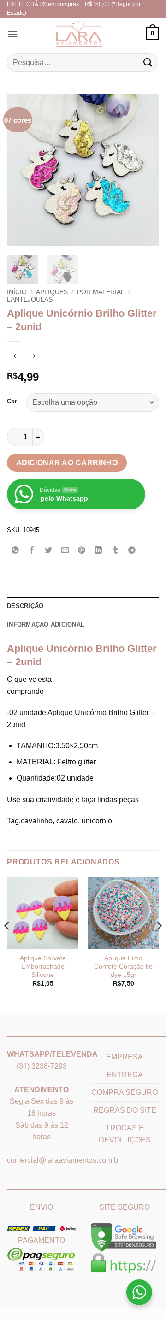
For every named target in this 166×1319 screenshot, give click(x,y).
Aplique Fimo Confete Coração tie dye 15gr (123, 966)
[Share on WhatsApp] (15, 550)
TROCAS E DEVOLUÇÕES (125, 1134)
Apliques (52, 292)
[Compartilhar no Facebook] (32, 550)
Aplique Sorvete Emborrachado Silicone (43, 966)
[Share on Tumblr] (115, 550)
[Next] (144, 169)
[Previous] (21, 169)
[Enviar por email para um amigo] (65, 550)
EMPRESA (124, 1057)
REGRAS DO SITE (124, 1110)
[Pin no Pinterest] (81, 550)
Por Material (101, 292)
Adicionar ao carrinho (67, 463)
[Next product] (15, 356)
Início (17, 292)
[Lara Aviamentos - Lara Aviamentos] (66, 34)
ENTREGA (125, 1075)
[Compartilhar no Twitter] (48, 550)
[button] (12, 34)
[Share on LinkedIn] (98, 550)
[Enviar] (148, 62)
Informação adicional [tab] (45, 624)
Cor (12, 401)
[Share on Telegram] (131, 550)
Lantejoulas (30, 299)
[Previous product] (33, 356)
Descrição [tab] (25, 606)
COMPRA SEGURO (124, 1092)
